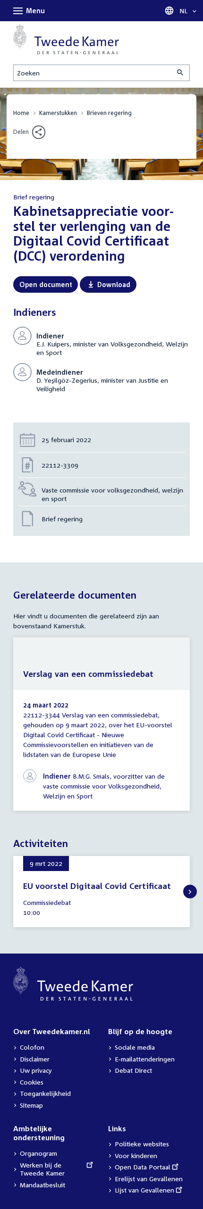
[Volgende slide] (190, 891)
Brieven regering (109, 112)
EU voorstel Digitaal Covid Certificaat (97, 886)
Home (21, 112)
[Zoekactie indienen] (180, 73)
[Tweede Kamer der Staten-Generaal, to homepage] (66, 39)
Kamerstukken (58, 112)
